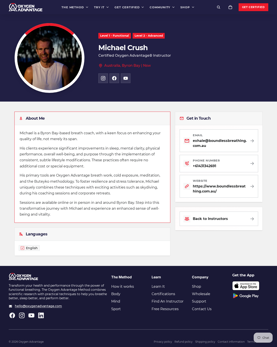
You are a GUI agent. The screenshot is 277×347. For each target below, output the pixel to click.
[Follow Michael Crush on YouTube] (125, 78)
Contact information (231, 341)
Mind (115, 301)
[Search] (218, 7)
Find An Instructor (167, 301)
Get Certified (253, 7)
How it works (122, 286)
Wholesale (201, 294)
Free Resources (165, 309)
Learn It (158, 286)
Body (115, 294)
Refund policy (183, 341)
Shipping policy (205, 341)
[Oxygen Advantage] (26, 7)
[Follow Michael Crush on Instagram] (103, 78)
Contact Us (202, 309)
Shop (196, 286)
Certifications (163, 294)
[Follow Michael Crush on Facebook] (114, 78)
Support (199, 301)
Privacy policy (163, 341)
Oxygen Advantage (31, 341)
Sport (116, 309)
